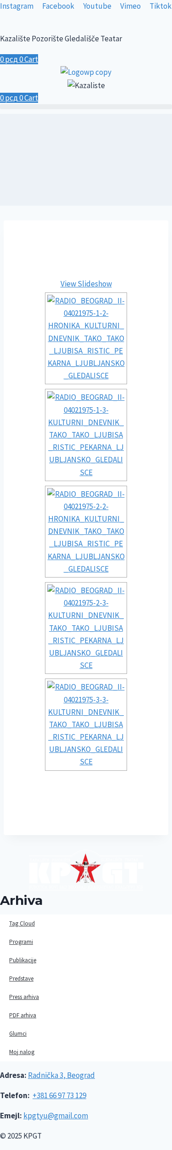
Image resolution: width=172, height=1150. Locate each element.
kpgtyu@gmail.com (55, 1116)
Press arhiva (24, 997)
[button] (86, 106)
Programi (21, 942)
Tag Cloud (22, 923)
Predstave (21, 978)
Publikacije (22, 960)
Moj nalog (21, 1052)
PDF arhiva (22, 1015)
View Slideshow (86, 284)
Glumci (18, 1034)
